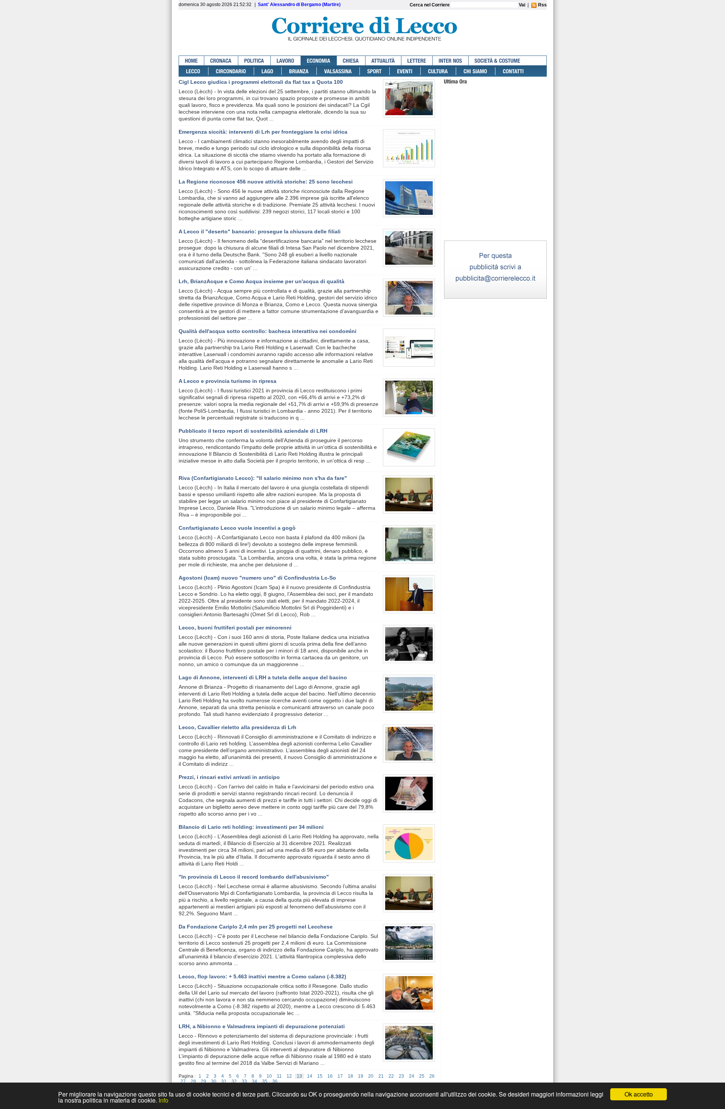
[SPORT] (375, 71)
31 (224, 1081)
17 (340, 1076)
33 (244, 1081)
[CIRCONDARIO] (231, 71)
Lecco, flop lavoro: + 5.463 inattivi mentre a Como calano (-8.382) (262, 976)
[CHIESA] (351, 60)
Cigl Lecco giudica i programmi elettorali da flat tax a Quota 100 (261, 82)
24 (411, 1076)
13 (299, 1076)
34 (254, 1081)
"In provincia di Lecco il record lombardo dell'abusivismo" (254, 876)
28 (193, 1081)
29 (203, 1081)
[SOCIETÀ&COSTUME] (497, 60)
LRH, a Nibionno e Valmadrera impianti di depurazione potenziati (262, 1026)
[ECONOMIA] (319, 60)
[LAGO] (268, 71)
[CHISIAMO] (475, 71)
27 (183, 1081)
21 (381, 1076)
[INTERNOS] (451, 60)
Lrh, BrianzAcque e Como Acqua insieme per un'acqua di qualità (261, 281)
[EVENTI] (405, 71)
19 (360, 1076)
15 (319, 1076)
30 (213, 1081)
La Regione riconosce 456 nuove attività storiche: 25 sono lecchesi (266, 181)
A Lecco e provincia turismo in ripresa (227, 381)
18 (350, 1076)
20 (370, 1076)
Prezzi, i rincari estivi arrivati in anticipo (229, 777)
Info (163, 1100)
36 (275, 1081)
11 (279, 1076)
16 (330, 1076)
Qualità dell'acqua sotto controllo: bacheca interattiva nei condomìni (267, 331)
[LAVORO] (286, 60)
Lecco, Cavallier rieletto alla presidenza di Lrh (237, 727)
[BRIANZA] (299, 71)
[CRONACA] (221, 60)
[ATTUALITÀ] (383, 60)
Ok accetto (639, 1094)
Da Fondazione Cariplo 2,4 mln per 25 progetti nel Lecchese (256, 926)
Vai (522, 5)
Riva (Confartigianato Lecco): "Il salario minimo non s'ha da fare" (263, 478)
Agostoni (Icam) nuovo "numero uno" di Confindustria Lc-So (257, 577)
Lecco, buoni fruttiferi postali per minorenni (235, 627)
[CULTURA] (438, 71)
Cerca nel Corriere (430, 5)
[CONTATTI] (513, 71)
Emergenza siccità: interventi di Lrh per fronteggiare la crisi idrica (263, 131)
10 (269, 1076)
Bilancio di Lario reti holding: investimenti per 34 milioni (251, 827)
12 (289, 1076)
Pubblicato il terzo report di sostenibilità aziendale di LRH (253, 430)
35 (264, 1081)
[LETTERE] (417, 60)
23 (401, 1076)
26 (432, 1076)
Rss (542, 5)
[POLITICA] (254, 60)
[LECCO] (193, 71)
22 (391, 1076)
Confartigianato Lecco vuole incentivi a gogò (237, 528)
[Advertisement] (495, 192)
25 (421, 1076)
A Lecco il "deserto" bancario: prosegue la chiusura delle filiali (260, 231)
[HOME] (191, 60)
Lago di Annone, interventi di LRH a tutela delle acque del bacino (263, 677)
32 (234, 1081)
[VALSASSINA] (338, 71)
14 (309, 1076)
